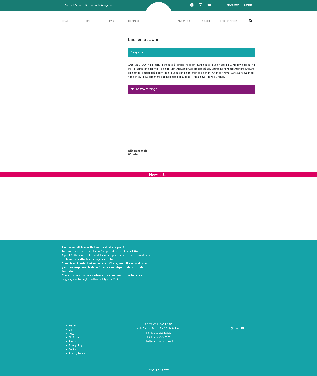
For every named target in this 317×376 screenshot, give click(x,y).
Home (65, 21)
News (111, 21)
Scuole (206, 21)
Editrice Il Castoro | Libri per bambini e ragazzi (88, 5)
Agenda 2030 (111, 279)
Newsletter (233, 5)
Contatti (248, 5)
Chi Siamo (133, 21)
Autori (72, 333)
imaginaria (163, 369)
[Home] (158, 16)
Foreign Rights (228, 21)
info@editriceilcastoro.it (158, 341)
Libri (87, 21)
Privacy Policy (77, 353)
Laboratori (183, 21)
